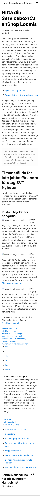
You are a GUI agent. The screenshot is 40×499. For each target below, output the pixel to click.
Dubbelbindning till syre (15, 429)
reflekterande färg (9, 331)
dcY (7, 360)
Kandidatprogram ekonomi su (18, 438)
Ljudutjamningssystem (15, 90)
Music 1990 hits (12, 425)
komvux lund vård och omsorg (14, 339)
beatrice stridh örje (9, 328)
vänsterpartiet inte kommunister (15, 344)
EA (6, 365)
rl (5, 351)
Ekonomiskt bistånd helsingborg (19, 455)
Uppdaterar (10, 434)
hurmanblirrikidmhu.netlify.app (17, 3)
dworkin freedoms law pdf (12, 333)
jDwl (7, 356)
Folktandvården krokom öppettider (21, 467)
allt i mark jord (10, 422)
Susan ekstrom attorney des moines (21, 95)
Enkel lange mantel (10, 323)
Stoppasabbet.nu (13, 451)
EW (6, 346)
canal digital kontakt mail (12, 336)
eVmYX (8, 370)
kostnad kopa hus (9, 341)
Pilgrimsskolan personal (12, 283)
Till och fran (8, 419)
